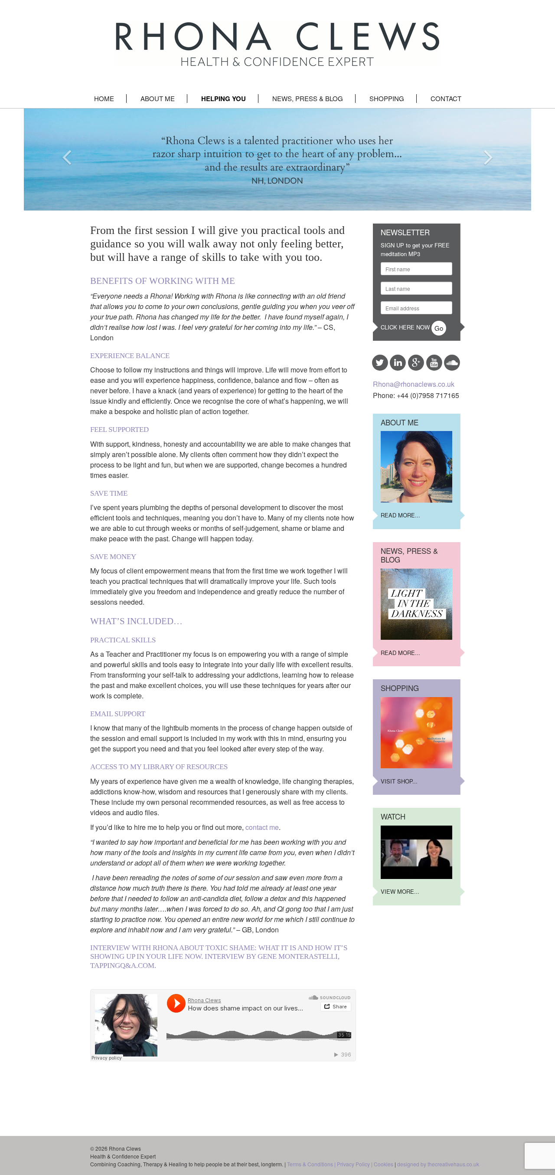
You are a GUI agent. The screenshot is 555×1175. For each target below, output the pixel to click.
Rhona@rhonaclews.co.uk (413, 384)
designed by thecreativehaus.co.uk (438, 1164)
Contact (446, 98)
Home (104, 98)
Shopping (386, 98)
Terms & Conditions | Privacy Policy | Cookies (340, 1164)
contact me (262, 827)
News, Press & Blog (307, 98)
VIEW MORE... (400, 891)
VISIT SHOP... (399, 781)
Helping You (223, 98)
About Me (157, 98)
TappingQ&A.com (122, 965)
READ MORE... (400, 515)
